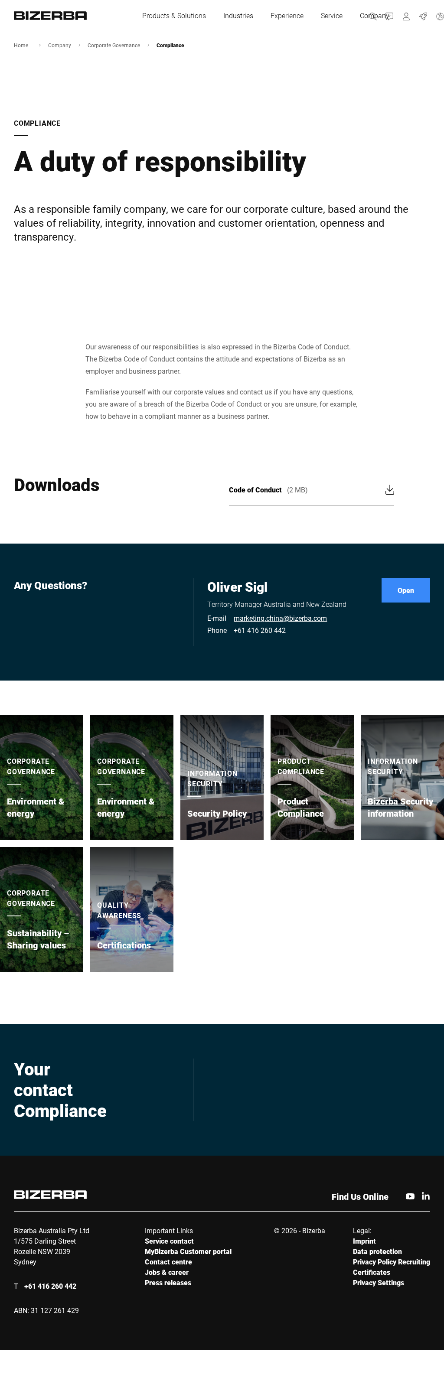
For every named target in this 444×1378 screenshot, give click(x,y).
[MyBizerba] (406, 15)
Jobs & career (167, 1272)
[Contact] (389, 15)
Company (59, 45)
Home (21, 45)
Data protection (377, 1251)
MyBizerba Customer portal (188, 1251)
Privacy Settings (378, 1282)
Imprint (364, 1240)
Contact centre (168, 1261)
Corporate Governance (114, 45)
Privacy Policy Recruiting (391, 1261)
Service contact (169, 1240)
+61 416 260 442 (260, 630)
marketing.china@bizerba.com (280, 617)
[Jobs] (423, 15)
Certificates (371, 1272)
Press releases (168, 1282)
